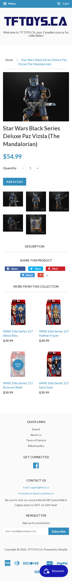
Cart (65, 3)
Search (36, 429)
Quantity (10, 168)
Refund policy (36, 445)
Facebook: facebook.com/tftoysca (36, 493)
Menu (12, 3)
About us (36, 434)
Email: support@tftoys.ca (36, 487)
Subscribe (59, 531)
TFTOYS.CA (35, 549)
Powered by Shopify (56, 549)
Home (9, 60)
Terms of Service (36, 440)
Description (34, 246)
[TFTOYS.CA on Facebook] (36, 466)
